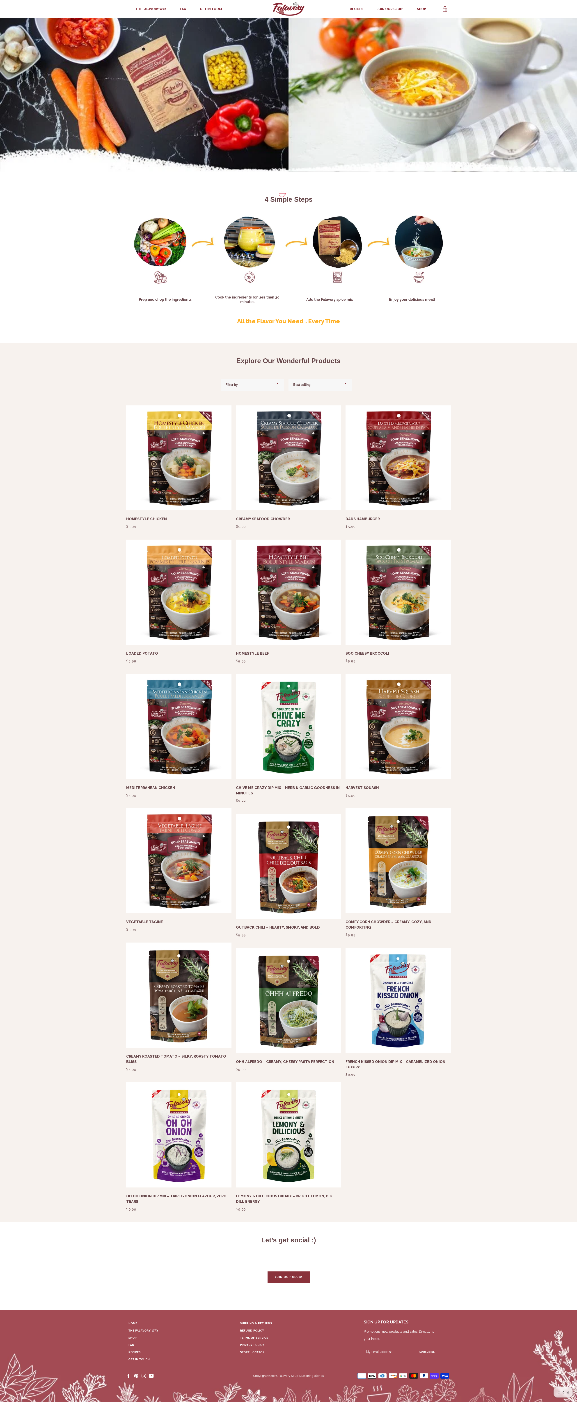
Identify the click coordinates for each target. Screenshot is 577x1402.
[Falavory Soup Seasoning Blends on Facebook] (128, 1376)
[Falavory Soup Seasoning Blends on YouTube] (151, 1376)
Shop (421, 9)
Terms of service (254, 1337)
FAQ (183, 9)
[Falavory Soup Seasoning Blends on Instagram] (144, 1376)
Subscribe (427, 1352)
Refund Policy (252, 1330)
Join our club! (390, 9)
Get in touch (211, 9)
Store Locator (252, 1352)
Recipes (356, 9)
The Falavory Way (150, 9)
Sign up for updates (386, 1322)
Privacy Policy (252, 1345)
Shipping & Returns (256, 1323)
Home (132, 1323)
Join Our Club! (288, 1277)
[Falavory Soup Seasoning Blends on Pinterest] (136, 1376)
